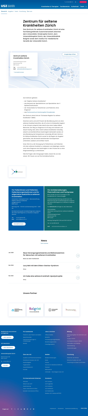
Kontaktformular (19, 72)
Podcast (47, 367)
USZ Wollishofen (49, 391)
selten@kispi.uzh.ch (21, 219)
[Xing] (18, 409)
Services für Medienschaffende (53, 364)
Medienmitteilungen (50, 357)
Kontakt (5, 365)
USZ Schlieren (49, 386)
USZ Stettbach (49, 388)
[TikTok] (30, 409)
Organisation (26, 364)
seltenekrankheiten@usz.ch (24, 69)
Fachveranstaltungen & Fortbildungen (29, 340)
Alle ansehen (44, 243)
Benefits (47, 337)
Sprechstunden (27, 337)
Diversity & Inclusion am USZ (31, 360)
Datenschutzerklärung (71, 408)
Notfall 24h (83, 2)
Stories (47, 362)
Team (82, 6)
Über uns (29, 11)
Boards (25, 343)
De (75, 2)
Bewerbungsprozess (50, 342)
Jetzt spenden (7, 337)
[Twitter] (14, 409)
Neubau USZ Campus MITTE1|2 (53, 393)
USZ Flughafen (49, 384)
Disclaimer (61, 408)
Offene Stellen (49, 335)
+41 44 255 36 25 (54, 223)
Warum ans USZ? (27, 384)
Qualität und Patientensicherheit (32, 357)
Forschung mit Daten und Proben (76, 362)
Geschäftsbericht (28, 367)
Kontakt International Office (30, 391)
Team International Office (30, 388)
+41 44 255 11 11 (69, 2)
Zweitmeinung (27, 386)
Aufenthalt (75, 6)
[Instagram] (27, 409)
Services (25, 381)
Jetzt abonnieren (8, 347)
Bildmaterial (48, 369)
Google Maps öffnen (70, 54)
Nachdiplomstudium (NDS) (74, 341)
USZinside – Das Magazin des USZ (54, 372)
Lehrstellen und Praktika (73, 343)
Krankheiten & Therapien (50, 6)
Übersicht (4, 12)
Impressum (53, 408)
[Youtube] (24, 409)
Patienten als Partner (73, 357)
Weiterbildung (71, 345)
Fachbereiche (65, 6)
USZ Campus (48, 381)
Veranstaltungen (71, 348)
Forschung (22, 11)
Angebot (11, 11)
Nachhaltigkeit (27, 362)
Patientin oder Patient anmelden (32, 335)
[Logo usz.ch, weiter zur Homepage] (8, 6)
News (46, 360)
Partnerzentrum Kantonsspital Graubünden (41, 112)
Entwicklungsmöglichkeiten (52, 339)
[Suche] (86, 7)
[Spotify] (33, 409)
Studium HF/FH (71, 338)
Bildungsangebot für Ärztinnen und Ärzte (76, 335)
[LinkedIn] (21, 409)
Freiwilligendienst (50, 344)
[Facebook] (11, 409)
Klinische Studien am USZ (74, 360)
